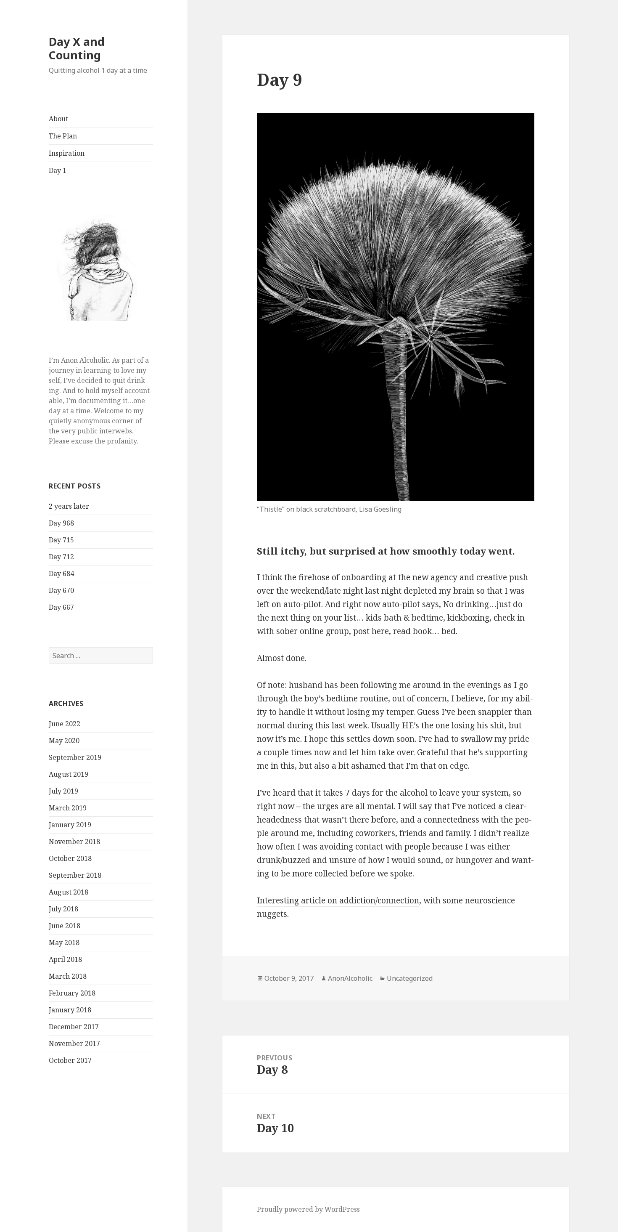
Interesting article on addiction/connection (338, 900)
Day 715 (61, 539)
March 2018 (68, 976)
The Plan (63, 136)
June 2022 (64, 723)
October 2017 (70, 1060)
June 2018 (64, 925)
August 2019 (68, 774)
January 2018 (70, 1009)
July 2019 (63, 791)
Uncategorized (410, 978)
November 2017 (74, 1043)
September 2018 (75, 875)
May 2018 (64, 942)
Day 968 (61, 523)
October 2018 (70, 858)
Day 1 (57, 170)
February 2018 (72, 993)
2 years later (69, 506)
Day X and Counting (77, 48)
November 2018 (74, 841)
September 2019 (75, 757)
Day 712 (61, 556)
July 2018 (63, 908)
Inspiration (67, 153)
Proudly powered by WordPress (308, 1209)
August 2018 (68, 892)
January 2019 (70, 824)
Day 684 (61, 573)
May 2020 (64, 740)
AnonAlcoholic (350, 978)
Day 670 (61, 590)
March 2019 (68, 807)
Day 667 (61, 607)
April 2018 (65, 959)
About (58, 118)
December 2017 (74, 1026)
